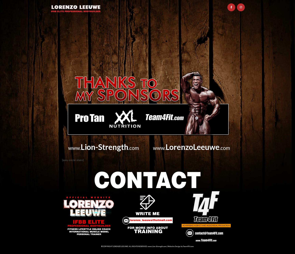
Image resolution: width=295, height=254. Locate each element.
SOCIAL (165, 23)
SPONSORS (148, 23)
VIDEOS (131, 23)
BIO (84, 23)
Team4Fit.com (188, 246)
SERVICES (98, 23)
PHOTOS (115, 23)
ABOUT (72, 23)
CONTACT (182, 23)
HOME (57, 23)
